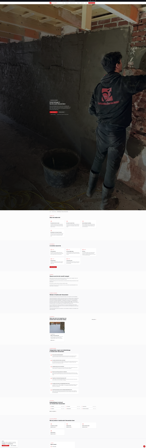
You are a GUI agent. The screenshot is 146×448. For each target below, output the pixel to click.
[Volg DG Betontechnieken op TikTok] (94, 1)
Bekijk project (53, 340)
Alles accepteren (5, 445)
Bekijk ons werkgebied (53, 411)
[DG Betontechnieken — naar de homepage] (53, 3)
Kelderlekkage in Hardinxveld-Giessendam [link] (62, 211)
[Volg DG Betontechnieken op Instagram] (92, 1)
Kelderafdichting (54, 211)
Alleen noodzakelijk (13, 445)
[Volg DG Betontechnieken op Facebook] (88, 1)
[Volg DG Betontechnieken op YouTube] (95, 1)
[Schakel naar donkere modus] (95, 3)
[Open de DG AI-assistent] (144, 446)
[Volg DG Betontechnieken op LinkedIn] (90, 1)
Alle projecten (94, 319)
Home (50, 211)
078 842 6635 (54, 446)
